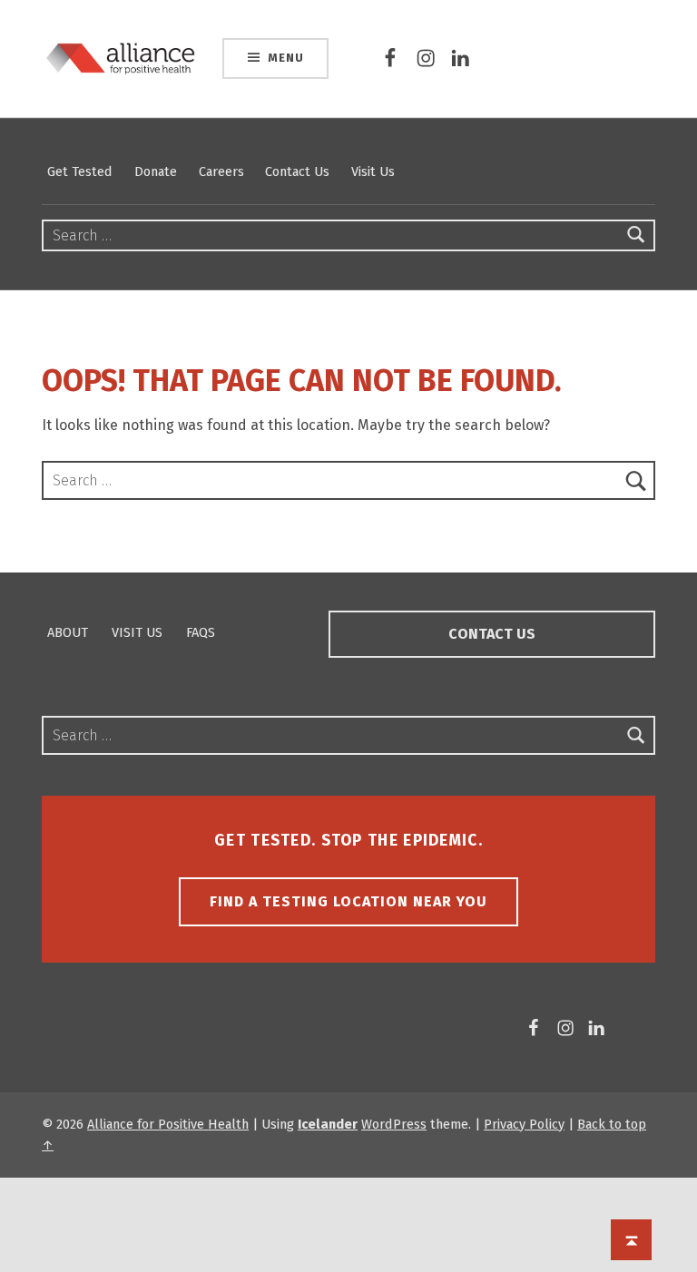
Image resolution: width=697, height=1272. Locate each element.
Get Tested (80, 171)
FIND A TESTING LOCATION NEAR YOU (348, 901)
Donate (155, 171)
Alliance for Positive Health (168, 1124)
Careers (221, 171)
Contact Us (297, 171)
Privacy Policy (524, 1124)
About (67, 632)
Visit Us (373, 171)
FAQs (200, 632)
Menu (285, 57)
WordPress (394, 1124)
